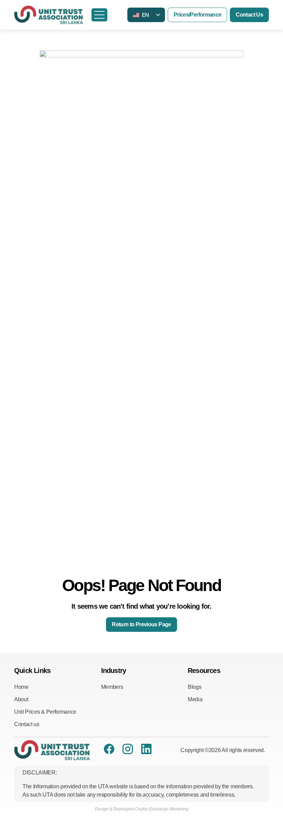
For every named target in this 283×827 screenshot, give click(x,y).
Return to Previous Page (141, 624)
